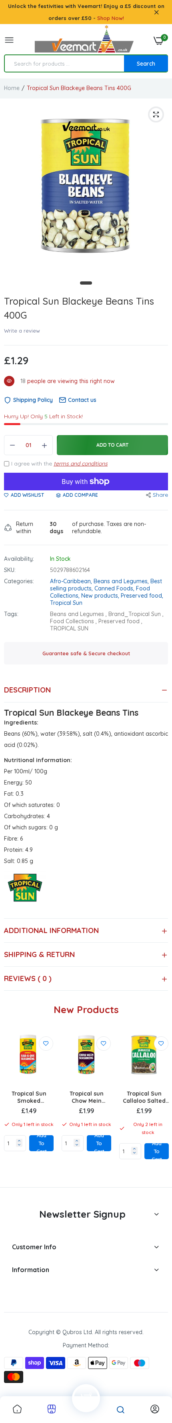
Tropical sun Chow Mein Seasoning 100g (86, 1097)
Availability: (19, 558)
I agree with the (59, 463)
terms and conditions (81, 463)
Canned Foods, (115, 588)
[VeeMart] (84, 40)
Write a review (22, 330)
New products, (101, 595)
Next (158, 1106)
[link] (46, 1043)
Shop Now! (110, 18)
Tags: (11, 614)
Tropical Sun (66, 602)
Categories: (19, 581)
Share (160, 494)
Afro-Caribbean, (72, 581)
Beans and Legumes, (122, 581)
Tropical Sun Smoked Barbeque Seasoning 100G (28, 1097)
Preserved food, (142, 595)
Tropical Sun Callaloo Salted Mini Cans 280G (144, 1097)
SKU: (10, 570)
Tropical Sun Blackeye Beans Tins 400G (79, 308)
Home (12, 88)
